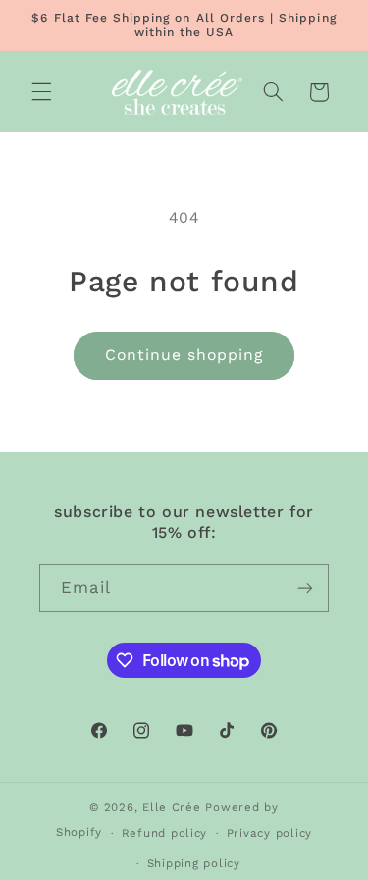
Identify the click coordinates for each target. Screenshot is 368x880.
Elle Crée (171, 807)
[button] (41, 92)
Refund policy (165, 833)
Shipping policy (193, 863)
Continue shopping (184, 354)
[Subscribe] (305, 588)
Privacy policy (269, 833)
